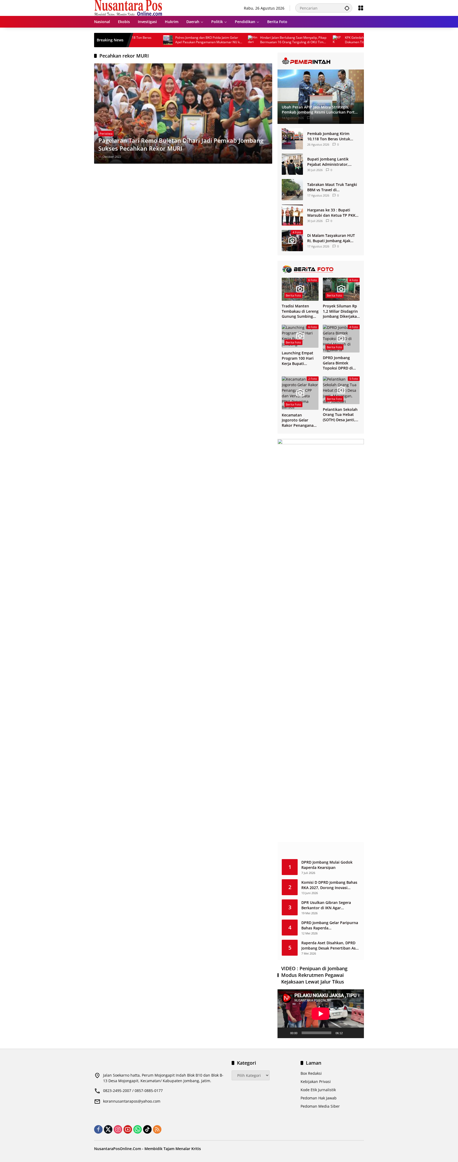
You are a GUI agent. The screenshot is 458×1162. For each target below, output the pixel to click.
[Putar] (284, 1032)
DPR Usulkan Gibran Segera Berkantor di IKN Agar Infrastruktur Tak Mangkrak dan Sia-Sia (330, 905)
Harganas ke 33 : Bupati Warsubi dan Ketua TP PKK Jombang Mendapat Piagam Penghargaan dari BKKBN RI (332, 212)
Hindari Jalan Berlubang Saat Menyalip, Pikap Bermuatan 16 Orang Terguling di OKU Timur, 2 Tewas (266, 40)
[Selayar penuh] (357, 1032)
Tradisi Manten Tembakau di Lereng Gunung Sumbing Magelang (300, 311)
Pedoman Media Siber (320, 1106)
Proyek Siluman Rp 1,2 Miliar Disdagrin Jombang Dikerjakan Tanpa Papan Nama (341, 311)
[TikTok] (147, 1129)
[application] (321, 1013)
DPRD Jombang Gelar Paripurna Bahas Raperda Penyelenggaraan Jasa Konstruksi (329, 925)
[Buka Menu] (361, 8)
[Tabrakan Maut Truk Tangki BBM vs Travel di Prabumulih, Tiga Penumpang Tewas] (292, 189)
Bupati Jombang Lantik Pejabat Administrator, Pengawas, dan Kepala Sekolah (328, 161)
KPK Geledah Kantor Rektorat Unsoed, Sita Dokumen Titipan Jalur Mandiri (349, 40)
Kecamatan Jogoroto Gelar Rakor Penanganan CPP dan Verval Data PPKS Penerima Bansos (300, 420)
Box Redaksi (311, 1073)
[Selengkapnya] (321, 61)
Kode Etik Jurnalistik (318, 1089)
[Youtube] (128, 1129)
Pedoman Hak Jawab (319, 1097)
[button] (347, 7)
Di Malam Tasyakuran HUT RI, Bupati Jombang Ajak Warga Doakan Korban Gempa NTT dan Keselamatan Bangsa (331, 238)
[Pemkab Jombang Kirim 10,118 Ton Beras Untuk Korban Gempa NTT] (292, 138)
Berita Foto (293, 295)
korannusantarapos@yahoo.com (131, 1101)
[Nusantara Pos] (128, 7)
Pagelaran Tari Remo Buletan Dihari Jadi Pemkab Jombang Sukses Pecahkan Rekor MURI (180, 144)
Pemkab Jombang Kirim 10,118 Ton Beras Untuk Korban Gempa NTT (328, 136)
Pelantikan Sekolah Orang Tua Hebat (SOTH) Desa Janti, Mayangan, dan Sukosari (340, 415)
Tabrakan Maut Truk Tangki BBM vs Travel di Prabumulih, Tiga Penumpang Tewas (332, 187)
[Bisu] (348, 1032)
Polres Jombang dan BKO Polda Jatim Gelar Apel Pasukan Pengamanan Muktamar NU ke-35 (181, 40)
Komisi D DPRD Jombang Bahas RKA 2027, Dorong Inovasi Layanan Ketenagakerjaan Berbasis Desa (329, 885)
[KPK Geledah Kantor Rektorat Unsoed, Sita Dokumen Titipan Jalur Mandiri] (310, 40)
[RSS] (157, 1129)
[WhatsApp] (137, 1129)
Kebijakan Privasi (316, 1081)
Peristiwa (106, 134)
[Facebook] (98, 1129)
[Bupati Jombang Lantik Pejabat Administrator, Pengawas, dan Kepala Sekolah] (292, 164)
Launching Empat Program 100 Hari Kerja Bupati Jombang (298, 358)
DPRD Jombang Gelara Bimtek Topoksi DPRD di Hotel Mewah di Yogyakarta (338, 363)
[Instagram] (118, 1129)
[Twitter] (108, 1129)
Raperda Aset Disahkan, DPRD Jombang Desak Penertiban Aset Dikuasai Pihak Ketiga (330, 945)
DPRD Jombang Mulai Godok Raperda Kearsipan (327, 865)
